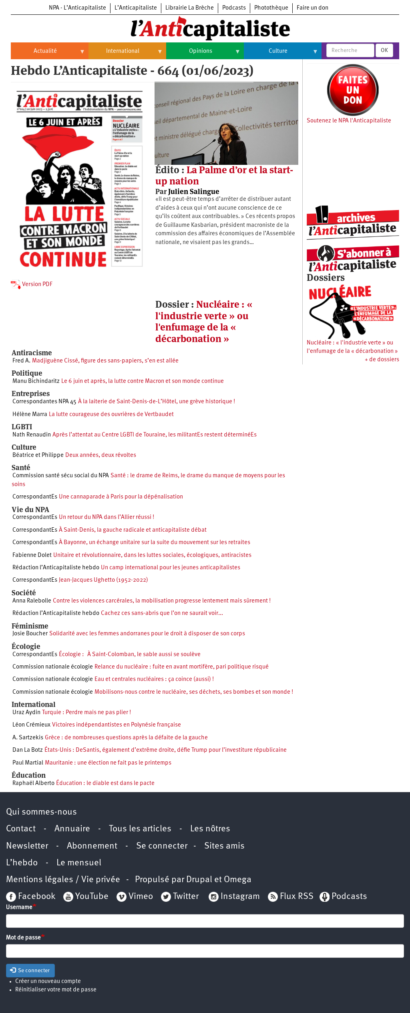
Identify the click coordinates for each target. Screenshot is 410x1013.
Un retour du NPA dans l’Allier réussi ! (106, 518)
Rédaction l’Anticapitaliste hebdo (55, 568)
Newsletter (27, 846)
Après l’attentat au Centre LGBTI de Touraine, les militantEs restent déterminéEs (154, 435)
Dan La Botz (27, 750)
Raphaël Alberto (33, 784)
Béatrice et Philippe (38, 455)
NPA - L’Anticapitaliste (77, 8)
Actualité (34, 54)
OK (384, 50)
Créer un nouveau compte (48, 982)
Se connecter (161, 846)
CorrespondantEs (34, 497)
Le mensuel (78, 863)
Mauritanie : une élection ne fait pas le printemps (108, 763)
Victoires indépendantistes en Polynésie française (116, 725)
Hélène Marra (29, 415)
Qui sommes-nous (41, 812)
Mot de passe (23, 938)
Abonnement (92, 846)
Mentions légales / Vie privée (63, 880)
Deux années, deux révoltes (100, 455)
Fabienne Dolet (32, 556)
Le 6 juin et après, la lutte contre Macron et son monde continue (142, 381)
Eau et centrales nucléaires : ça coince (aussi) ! (154, 680)
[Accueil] (205, 27)
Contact (21, 829)
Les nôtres (210, 829)
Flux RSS (297, 896)
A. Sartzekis (27, 738)
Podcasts (234, 8)
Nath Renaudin (31, 435)
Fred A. (21, 361)
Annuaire (72, 829)
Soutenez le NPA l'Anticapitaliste (349, 121)
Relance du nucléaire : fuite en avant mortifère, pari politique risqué (181, 667)
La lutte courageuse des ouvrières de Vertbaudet (111, 415)
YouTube (91, 896)
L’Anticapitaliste (136, 8)
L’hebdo (22, 863)
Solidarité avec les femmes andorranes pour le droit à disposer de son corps (147, 634)
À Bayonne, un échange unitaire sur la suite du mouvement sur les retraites (154, 543)
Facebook (35, 896)
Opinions (189, 54)
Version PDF (36, 285)
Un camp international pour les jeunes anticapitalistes (170, 568)
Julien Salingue (193, 191)
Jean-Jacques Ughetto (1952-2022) (103, 580)
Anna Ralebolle (31, 601)
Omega (237, 880)
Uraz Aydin (26, 713)
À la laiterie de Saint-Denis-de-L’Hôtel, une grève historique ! (156, 402)
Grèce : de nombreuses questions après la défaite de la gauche (126, 738)
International (113, 54)
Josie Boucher (30, 634)
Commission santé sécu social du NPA (60, 476)
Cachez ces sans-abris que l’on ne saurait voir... (162, 614)
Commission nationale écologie (52, 667)
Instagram (240, 896)
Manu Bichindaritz (36, 381)
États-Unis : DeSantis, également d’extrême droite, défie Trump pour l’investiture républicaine (165, 750)
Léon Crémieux (31, 725)
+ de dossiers (382, 360)
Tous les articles (140, 829)
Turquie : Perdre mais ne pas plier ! (86, 713)
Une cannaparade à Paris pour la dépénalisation (121, 497)
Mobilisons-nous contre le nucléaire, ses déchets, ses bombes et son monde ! (193, 692)
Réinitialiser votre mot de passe (55, 990)
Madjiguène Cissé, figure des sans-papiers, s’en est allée (105, 361)
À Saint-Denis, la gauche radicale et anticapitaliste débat (133, 530)
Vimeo (141, 896)
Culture (265, 54)
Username (19, 908)
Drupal (199, 880)
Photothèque (271, 8)
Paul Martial (27, 763)
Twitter (186, 896)
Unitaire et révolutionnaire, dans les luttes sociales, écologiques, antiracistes (152, 556)
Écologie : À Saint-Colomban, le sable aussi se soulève (130, 655)
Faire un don (312, 8)
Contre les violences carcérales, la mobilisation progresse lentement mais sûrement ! (162, 601)
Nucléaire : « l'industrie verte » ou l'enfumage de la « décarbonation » (204, 321)
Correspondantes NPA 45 (44, 402)
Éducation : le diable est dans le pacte (105, 784)
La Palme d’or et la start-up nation (224, 175)
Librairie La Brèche (189, 8)
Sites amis (224, 846)
